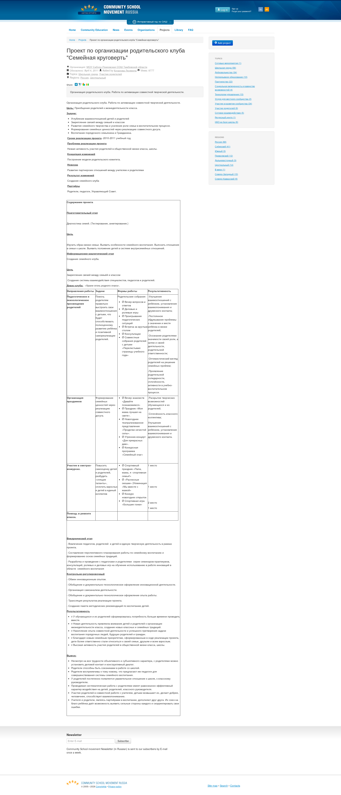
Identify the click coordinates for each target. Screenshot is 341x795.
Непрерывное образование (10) (231, 76)
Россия (84, 77)
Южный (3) (220, 151)
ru (261, 9)
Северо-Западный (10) (226, 174)
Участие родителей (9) (226, 108)
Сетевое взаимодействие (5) (229, 112)
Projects (165, 30)
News (116, 30)
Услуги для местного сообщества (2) (233, 98)
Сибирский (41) (222, 146)
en (267, 9)
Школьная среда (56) (225, 67)
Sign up (235, 8)
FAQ (190, 30)
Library (179, 30)
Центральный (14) (224, 164)
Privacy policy (114, 786)
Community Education (94, 30)
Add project (224, 43)
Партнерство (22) (224, 81)
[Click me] (150, 22)
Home (72, 30)
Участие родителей (110, 74)
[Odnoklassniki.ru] (87, 84)
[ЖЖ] (80, 84)
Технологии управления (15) (229, 94)
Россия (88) (220, 141)
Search (224, 785)
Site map (213, 785)
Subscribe (123, 741)
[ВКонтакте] (76, 84)
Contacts (235, 785)
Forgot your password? (241, 11)
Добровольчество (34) (226, 72)
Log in (224, 10)
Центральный (98, 77)
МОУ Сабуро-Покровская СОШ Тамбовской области (116, 67)
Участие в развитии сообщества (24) (233, 103)
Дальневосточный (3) (225, 160)
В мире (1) (220, 169)
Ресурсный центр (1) (225, 117)
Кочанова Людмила (125, 70)
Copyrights (101, 786)
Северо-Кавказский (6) (226, 178)
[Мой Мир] (83, 84)
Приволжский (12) (224, 155)
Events (128, 30)
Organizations (146, 30)
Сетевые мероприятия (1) (228, 63)
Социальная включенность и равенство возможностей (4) (235, 88)
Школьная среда (88, 74)
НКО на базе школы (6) (226, 121)
